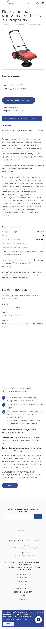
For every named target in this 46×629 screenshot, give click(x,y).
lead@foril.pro (25, 545)
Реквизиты (23, 578)
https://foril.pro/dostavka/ (13, 433)
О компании (23, 574)
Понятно (9, 623)
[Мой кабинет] (37, 4)
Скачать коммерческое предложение (22, 118)
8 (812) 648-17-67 (16, 541)
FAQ (23, 595)
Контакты (23, 599)
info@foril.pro (25, 553)
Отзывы (23, 585)
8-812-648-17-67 (16, 111)
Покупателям (23, 588)
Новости (23, 581)
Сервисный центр (23, 592)
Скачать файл (10, 485)
